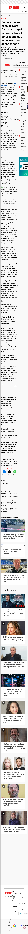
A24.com (14, 891)
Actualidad (13, 11)
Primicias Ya (21, 11)
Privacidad (21, 897)
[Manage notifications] (24, 927)
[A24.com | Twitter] (8, 896)
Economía (7, 11)
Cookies (20, 905)
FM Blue (14, 900)
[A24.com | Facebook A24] (6, 896)
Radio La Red (23, 7)
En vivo (15, 7)
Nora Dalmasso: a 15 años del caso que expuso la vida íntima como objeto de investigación (4, 121)
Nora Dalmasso (10, 15)
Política (2, 11)
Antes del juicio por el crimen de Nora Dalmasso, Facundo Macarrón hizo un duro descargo (9, 503)
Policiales (3, 15)
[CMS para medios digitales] (24, 925)
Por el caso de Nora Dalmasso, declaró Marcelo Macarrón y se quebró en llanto (9, 510)
